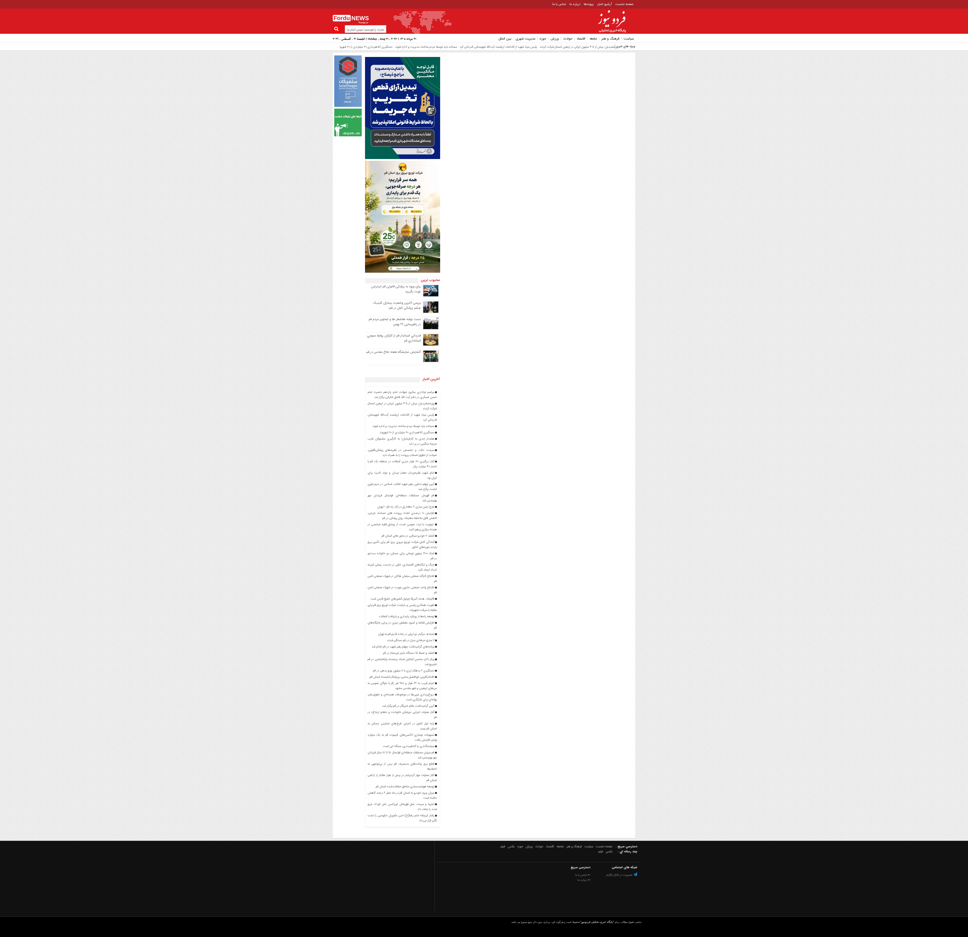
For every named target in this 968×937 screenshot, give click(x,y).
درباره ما (574, 4)
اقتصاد (581, 39)
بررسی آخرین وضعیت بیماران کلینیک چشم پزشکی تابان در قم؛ (397, 305)
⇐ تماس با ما (582, 875)
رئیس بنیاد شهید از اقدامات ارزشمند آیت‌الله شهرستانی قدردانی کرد (453, 46)
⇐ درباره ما (584, 880)
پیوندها (589, 4)
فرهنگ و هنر (610, 39)
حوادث (567, 39)
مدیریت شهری (525, 39)
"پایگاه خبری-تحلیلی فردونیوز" (597, 921)
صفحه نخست (624, 4)
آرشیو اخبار (604, 4)
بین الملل (504, 39)
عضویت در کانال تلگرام (619, 875)
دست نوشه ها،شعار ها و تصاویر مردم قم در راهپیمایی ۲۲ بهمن (395, 322)
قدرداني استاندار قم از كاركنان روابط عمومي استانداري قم (394, 338)
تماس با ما (559, 4)
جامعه (593, 39)
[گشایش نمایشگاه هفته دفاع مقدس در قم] (430, 362)
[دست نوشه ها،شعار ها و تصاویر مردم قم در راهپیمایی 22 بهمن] (430, 329)
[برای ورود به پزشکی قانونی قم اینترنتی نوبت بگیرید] (430, 296)
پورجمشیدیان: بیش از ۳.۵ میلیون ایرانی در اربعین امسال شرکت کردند (534, 46)
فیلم (503, 846)
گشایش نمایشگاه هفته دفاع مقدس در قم (393, 352)
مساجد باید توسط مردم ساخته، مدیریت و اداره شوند (380, 46)
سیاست (629, 39)
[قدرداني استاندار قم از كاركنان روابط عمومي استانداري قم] (430, 345)
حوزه (542, 39)
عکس (511, 846)
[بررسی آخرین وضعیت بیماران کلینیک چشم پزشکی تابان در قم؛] (430, 313)
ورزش (555, 39)
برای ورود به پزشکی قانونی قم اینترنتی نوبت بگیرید (396, 289)
